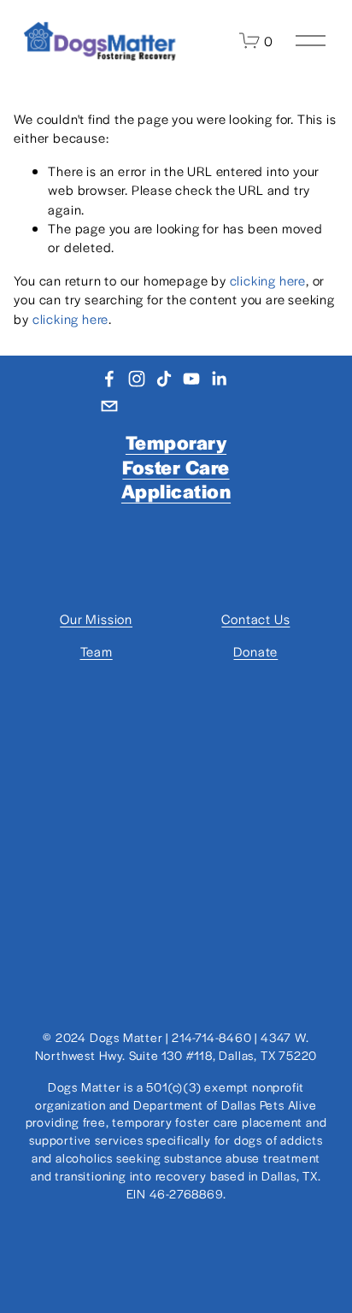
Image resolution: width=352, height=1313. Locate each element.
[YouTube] (191, 378)
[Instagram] (136, 378)
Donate (255, 651)
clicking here (268, 280)
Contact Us (255, 618)
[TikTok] (164, 378)
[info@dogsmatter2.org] (109, 406)
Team (96, 651)
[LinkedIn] (218, 378)
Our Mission (96, 618)
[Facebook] (109, 378)
